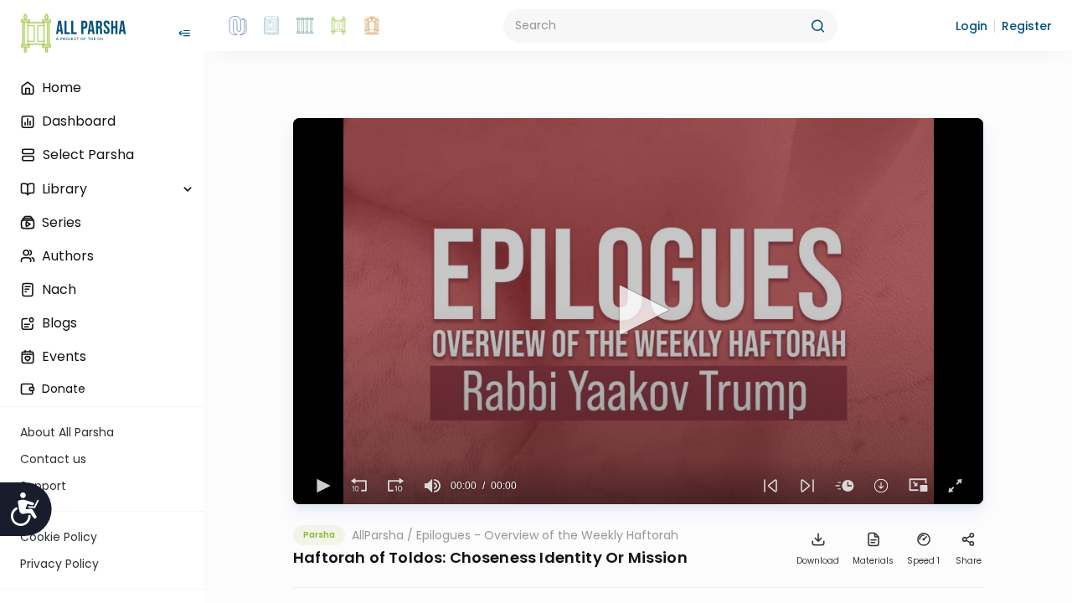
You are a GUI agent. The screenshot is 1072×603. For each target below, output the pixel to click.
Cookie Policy (58, 536)
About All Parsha (67, 432)
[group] (432, 485)
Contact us (53, 459)
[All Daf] (371, 26)
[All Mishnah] (271, 26)
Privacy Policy (59, 563)
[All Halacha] (304, 26)
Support (43, 485)
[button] (971, 26)
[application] (638, 311)
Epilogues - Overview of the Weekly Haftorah (547, 535)
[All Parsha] (338, 26)
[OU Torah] (237, 26)
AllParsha (378, 535)
